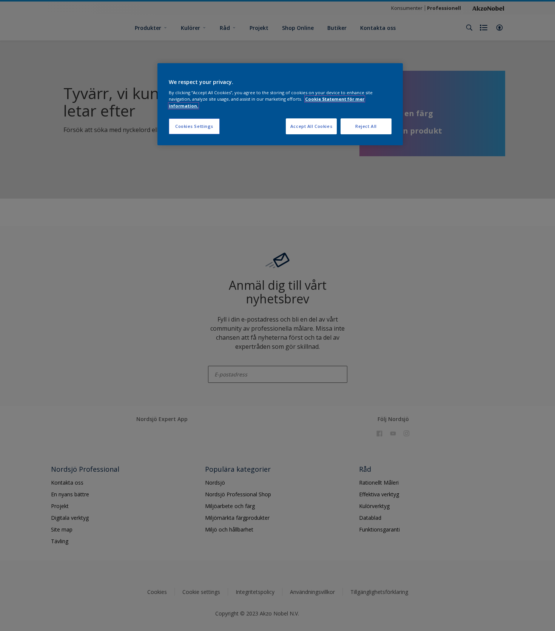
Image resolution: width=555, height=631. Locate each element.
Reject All (366, 126)
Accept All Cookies (311, 126)
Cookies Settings (194, 126)
